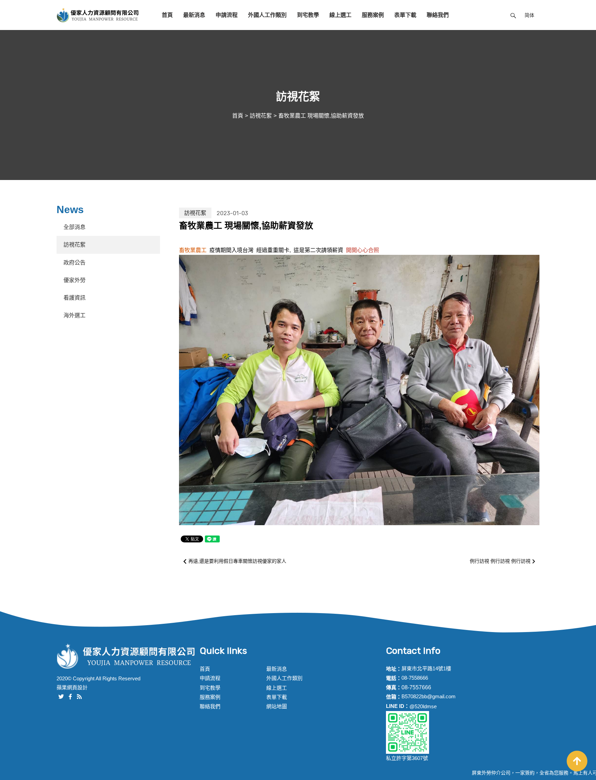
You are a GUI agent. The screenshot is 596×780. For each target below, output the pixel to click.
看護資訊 (74, 298)
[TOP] (577, 761)
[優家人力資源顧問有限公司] (98, 15)
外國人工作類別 (267, 15)
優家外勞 (74, 280)
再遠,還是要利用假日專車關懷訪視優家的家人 (237, 561)
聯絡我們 (438, 15)
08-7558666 (414, 678)
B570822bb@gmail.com (428, 696)
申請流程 (227, 15)
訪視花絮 (261, 116)
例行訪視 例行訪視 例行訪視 (500, 561)
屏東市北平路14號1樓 (426, 668)
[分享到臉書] (70, 696)
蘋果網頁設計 (72, 687)
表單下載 (405, 15)
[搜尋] (513, 15)
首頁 (167, 15)
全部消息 (74, 227)
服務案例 (373, 15)
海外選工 (74, 315)
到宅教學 (308, 15)
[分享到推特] (61, 696)
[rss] (79, 696)
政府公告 (74, 263)
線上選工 (340, 15)
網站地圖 (276, 706)
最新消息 (194, 15)
